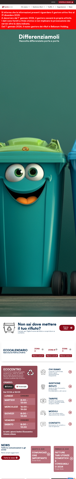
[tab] (8, 386)
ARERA (53, 2)
